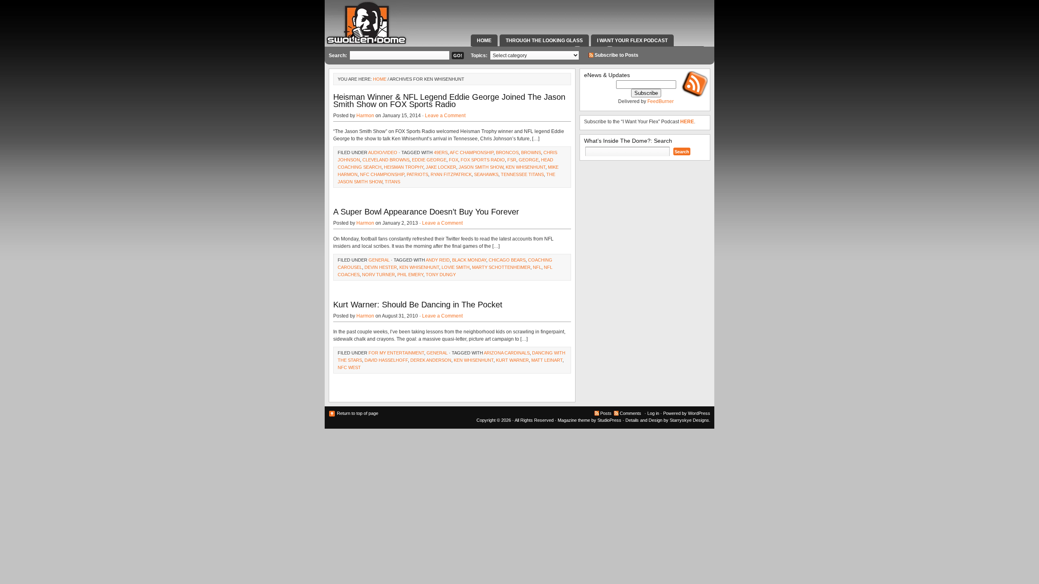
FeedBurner (660, 101)
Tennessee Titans (522, 174)
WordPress (699, 413)
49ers (441, 152)
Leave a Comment (445, 115)
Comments (630, 413)
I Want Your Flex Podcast (632, 40)
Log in (653, 413)
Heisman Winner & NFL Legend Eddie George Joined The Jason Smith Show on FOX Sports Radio (449, 100)
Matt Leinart (547, 360)
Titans (392, 181)
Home (484, 40)
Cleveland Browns (386, 159)
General (379, 260)
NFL (537, 267)
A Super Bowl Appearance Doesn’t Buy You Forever (426, 211)
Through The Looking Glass (544, 40)
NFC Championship (382, 174)
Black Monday (469, 260)
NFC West (349, 367)
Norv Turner (378, 274)
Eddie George (429, 159)
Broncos (507, 152)
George (529, 159)
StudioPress (609, 420)
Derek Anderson (430, 360)
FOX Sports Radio (483, 159)
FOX (453, 159)
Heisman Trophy (403, 167)
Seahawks (486, 174)
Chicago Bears (507, 260)
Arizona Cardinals (507, 352)
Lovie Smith (456, 267)
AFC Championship (472, 152)
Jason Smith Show (481, 167)
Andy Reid (438, 260)
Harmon (365, 115)
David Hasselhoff (386, 360)
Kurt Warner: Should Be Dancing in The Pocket (417, 304)
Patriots (417, 174)
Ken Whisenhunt (525, 167)
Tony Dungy (441, 274)
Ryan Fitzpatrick (451, 174)
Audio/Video (382, 152)
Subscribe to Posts (616, 55)
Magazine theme (574, 420)
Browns (531, 152)
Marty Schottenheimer (501, 267)
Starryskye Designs (689, 420)
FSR (511, 159)
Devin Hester (380, 267)
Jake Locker (441, 167)
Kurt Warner (512, 360)
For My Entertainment (396, 352)
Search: (338, 55)
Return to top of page (357, 413)
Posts (606, 413)
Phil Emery (410, 274)
